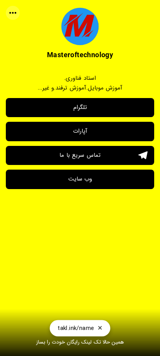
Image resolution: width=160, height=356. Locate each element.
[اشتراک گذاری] (13, 13)
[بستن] (100, 326)
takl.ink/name (75, 326)
